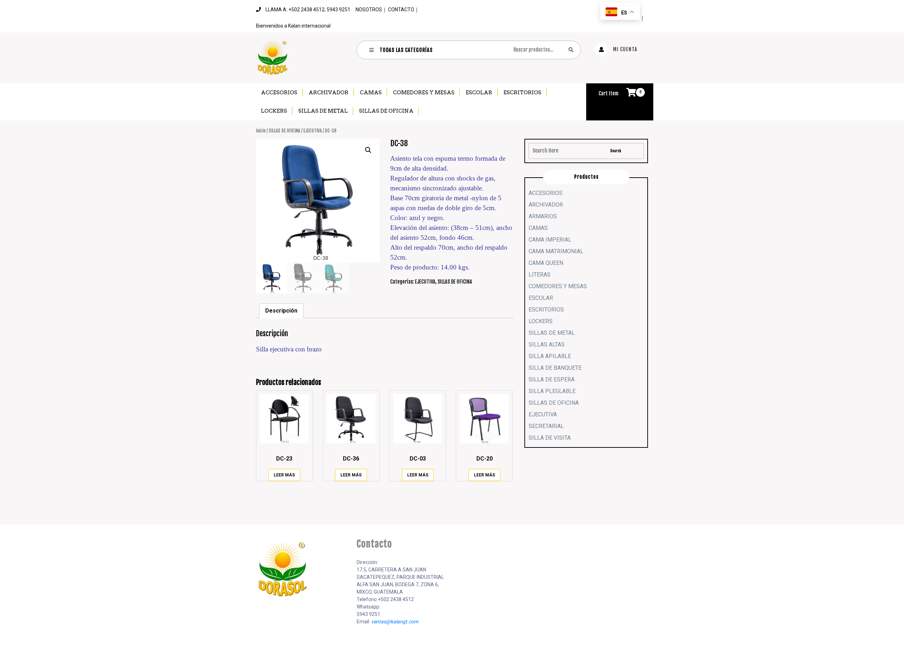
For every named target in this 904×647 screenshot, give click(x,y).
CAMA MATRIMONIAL (556, 251)
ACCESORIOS (279, 92)
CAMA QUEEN (546, 263)
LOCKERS (274, 111)
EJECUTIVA (312, 130)
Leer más (284, 475)
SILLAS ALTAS (547, 344)
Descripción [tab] (281, 310)
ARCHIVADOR (329, 92)
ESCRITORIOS (522, 92)
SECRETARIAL (546, 426)
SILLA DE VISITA (550, 437)
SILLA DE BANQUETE (555, 367)
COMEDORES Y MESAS (423, 92)
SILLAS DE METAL (323, 111)
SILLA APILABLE (550, 356)
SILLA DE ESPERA (552, 379)
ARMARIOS (543, 216)
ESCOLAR (479, 92)
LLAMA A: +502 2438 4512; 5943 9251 (308, 9)
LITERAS (540, 274)
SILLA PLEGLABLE (552, 391)
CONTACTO (401, 9)
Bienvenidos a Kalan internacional (293, 26)
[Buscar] (571, 49)
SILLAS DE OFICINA (386, 111)
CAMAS (371, 92)
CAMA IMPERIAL (550, 239)
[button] (368, 150)
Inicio (261, 130)
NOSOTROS (369, 9)
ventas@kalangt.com (394, 621)
